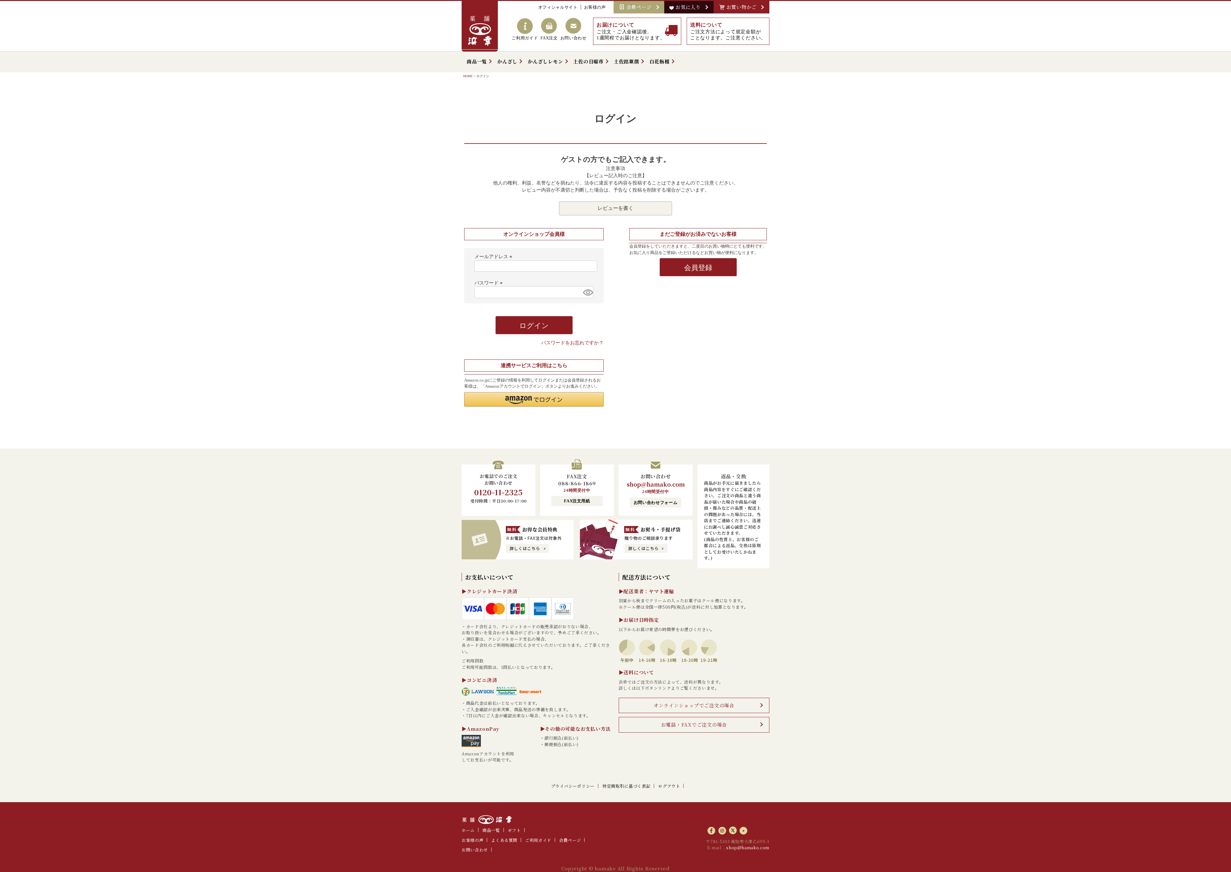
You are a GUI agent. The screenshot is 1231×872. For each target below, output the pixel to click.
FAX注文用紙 (577, 500)
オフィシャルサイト (558, 7)
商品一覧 (477, 61)
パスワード (489, 282)
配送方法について (646, 577)
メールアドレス (494, 256)
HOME (468, 76)
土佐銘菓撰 (626, 61)
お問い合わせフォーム (656, 502)
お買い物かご (743, 7)
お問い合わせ (475, 850)
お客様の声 (595, 7)
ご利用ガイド (538, 840)
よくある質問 (504, 840)
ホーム (468, 830)
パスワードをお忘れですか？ (572, 342)
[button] (534, 399)
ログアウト (669, 786)
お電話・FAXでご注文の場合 (694, 724)
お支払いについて (489, 577)
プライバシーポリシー (573, 786)
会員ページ (640, 7)
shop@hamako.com (656, 484)
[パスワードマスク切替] (587, 292)
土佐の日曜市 (588, 61)
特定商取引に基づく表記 (626, 786)
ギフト (514, 830)
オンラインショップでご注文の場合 (694, 705)
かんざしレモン (545, 61)
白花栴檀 (659, 61)
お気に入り (689, 7)
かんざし (507, 61)
